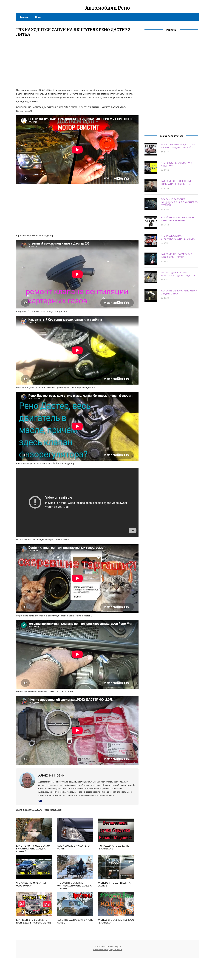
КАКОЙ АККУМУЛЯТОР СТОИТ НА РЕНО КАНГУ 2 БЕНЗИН (178, 219)
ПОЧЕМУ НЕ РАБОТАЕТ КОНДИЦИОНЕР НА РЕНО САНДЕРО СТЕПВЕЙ (179, 202)
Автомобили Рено (107, 8)
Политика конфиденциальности (107, 949)
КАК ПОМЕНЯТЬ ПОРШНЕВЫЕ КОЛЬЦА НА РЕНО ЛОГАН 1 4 (176, 182)
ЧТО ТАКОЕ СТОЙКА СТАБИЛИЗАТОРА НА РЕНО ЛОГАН (178, 237)
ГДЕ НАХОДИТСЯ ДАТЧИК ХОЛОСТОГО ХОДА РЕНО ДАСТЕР (178, 274)
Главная (24, 16)
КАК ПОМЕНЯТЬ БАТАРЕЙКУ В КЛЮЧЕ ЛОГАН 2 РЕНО (176, 256)
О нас (38, 16)
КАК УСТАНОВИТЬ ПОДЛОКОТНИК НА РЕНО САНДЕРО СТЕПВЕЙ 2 (178, 146)
